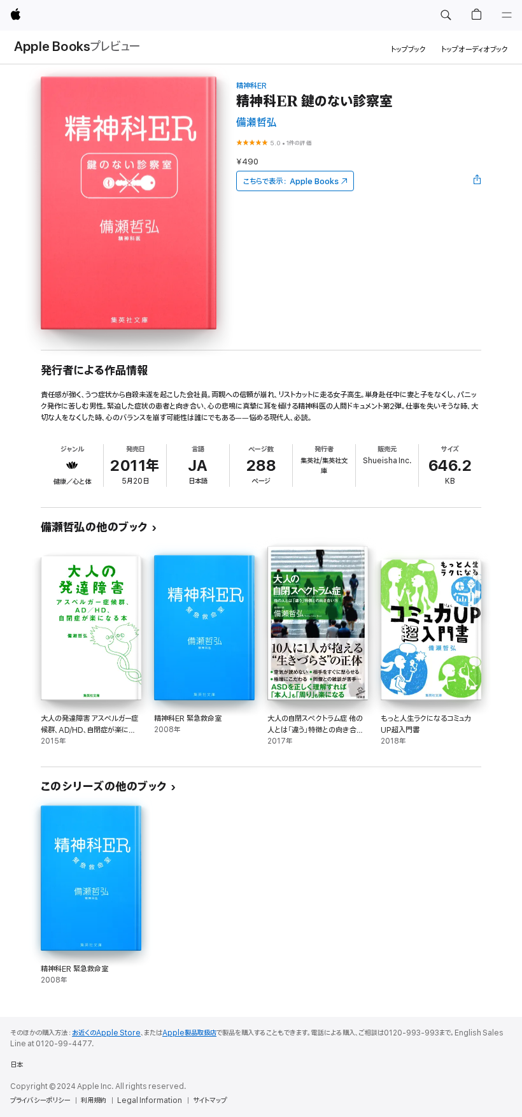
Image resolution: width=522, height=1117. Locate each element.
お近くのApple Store (106, 1032)
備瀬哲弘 (256, 122)
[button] (445, 15)
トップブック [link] (408, 49)
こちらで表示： (291, 181)
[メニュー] (506, 15)
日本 (16, 1064)
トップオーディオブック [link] (474, 49)
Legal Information (149, 1100)
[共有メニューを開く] (477, 181)
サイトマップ (210, 1100)
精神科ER (251, 85)
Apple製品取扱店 (189, 1032)
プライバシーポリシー (40, 1100)
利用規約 (93, 1100)
